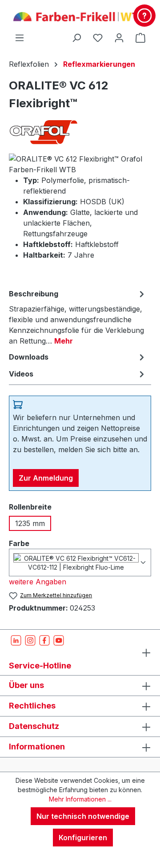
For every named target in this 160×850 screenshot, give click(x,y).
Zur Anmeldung (46, 478)
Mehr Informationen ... (80, 799)
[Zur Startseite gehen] (80, 16)
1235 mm (30, 523)
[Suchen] (76, 37)
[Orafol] (80, 132)
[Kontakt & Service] (144, 15)
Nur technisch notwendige (82, 816)
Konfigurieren (83, 837)
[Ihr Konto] (119, 37)
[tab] (78, 316)
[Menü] (19, 37)
